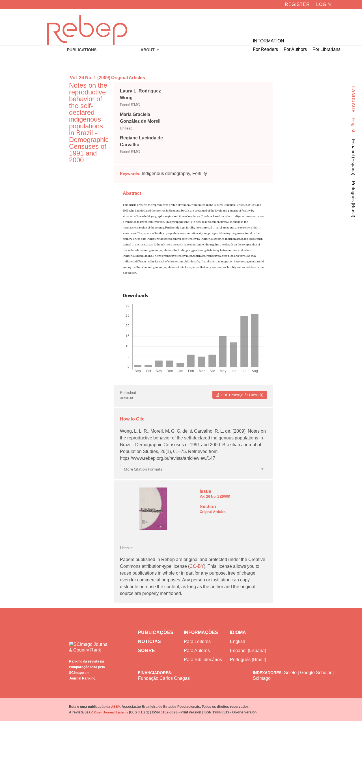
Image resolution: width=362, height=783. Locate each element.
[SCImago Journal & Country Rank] (89, 643)
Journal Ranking (82, 678)
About (148, 50)
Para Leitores (197, 641)
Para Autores (197, 650)
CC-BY (196, 566)
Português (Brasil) (353, 199)
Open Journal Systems (111, 712)
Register (297, 4)
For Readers (265, 49)
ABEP (115, 706)
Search (335, 23)
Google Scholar (315, 672)
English (353, 125)
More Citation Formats (143, 469)
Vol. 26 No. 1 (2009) (90, 77)
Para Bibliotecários (203, 659)
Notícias (149, 641)
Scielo (290, 672)
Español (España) (353, 157)
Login (323, 4)
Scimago (262, 678)
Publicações (156, 632)
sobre (147, 650)
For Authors (295, 49)
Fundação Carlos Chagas (164, 678)
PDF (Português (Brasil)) (242, 394)
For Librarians (327, 49)
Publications (81, 50)
